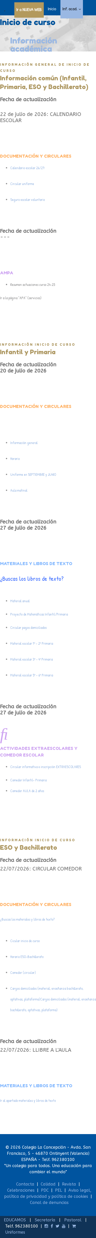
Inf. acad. (69, 9)
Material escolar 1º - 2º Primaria (31, 643)
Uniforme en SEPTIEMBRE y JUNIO (33, 474)
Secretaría (45, 1220)
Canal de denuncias (49, 1202)
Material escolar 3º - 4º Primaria (31, 659)
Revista (69, 1184)
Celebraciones (21, 1190)
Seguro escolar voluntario (28, 199)
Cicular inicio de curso (25, 940)
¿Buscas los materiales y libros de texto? (27, 919)
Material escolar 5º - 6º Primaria (31, 675)
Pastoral (72, 1220)
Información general (24, 442)
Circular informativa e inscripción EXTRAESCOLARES (45, 766)
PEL (58, 1190)
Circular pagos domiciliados (28, 627)
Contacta (25, 1184)
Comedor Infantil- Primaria (28, 780)
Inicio (52, 9)
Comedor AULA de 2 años (27, 790)
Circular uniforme (22, 183)
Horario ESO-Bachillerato (27, 956)
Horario (15, 458)
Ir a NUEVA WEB (29, 10)
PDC (45, 1190)
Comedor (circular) (23, 972)
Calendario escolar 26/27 (27, 167)
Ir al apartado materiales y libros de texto (28, 1100)
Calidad (48, 1184)
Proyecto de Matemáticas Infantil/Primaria (39, 614)
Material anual (20, 600)
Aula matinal (19, 490)
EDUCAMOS (15, 1220)
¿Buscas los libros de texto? (31, 578)
